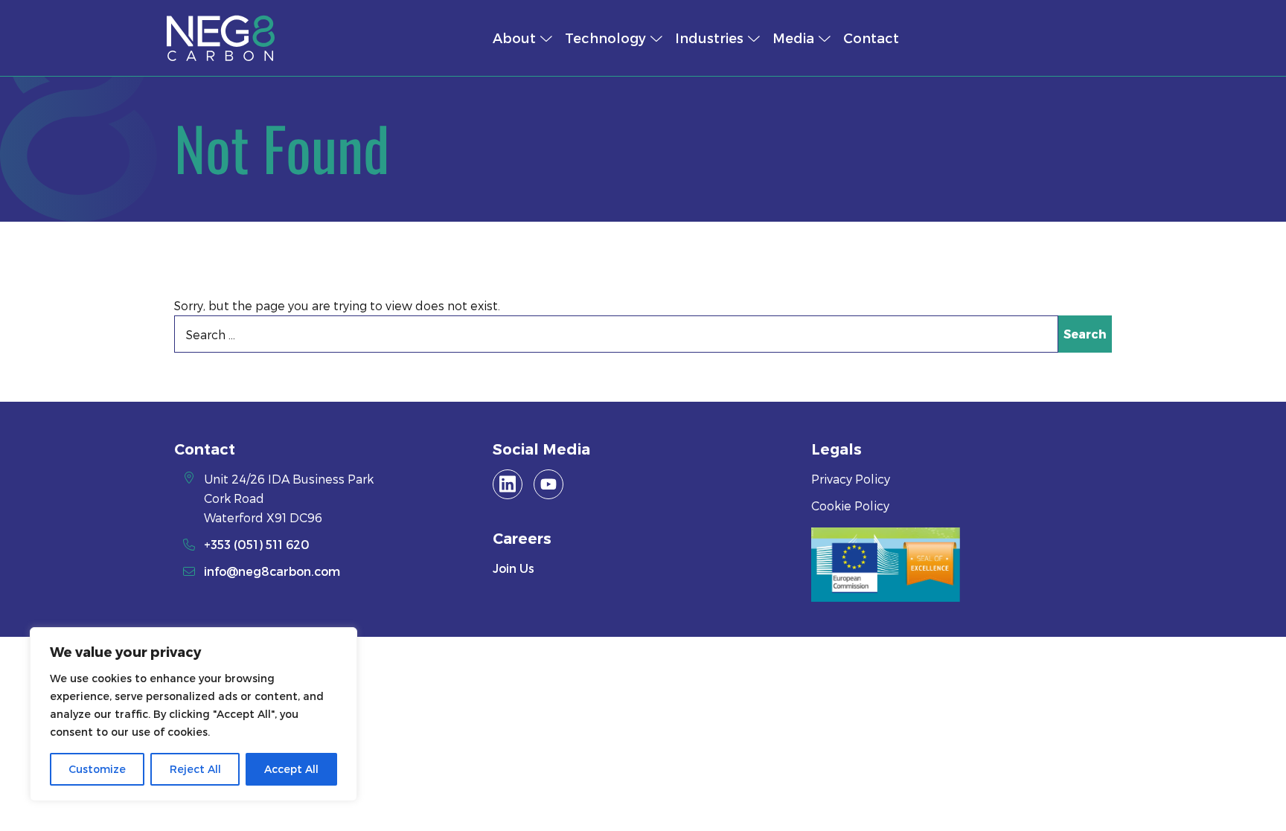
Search (1085, 334)
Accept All (291, 769)
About (514, 37)
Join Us (513, 568)
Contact (871, 37)
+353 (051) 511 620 (257, 544)
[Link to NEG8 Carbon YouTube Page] (548, 484)
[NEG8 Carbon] (310, 37)
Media (793, 37)
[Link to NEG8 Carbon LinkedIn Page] (507, 484)
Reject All (195, 769)
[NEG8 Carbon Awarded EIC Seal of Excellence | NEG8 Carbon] (885, 564)
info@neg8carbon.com (272, 571)
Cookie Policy (850, 505)
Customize (97, 769)
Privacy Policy (850, 479)
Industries (709, 37)
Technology (605, 37)
